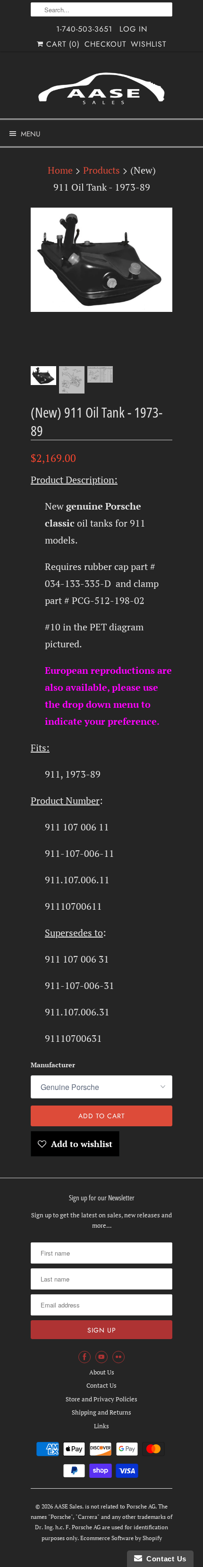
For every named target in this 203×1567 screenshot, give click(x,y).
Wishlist (148, 44)
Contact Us (101, 1385)
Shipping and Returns (101, 1412)
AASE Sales (68, 1506)
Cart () (61, 44)
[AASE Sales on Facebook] (84, 1357)
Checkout (105, 44)
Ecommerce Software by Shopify (121, 1538)
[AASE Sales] (101, 88)
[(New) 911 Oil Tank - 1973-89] (101, 260)
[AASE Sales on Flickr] (118, 1357)
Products (101, 170)
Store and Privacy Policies (101, 1399)
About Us (101, 1372)
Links (101, 1426)
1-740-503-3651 (84, 29)
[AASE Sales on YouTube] (101, 1357)
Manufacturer (53, 1064)
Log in (133, 29)
